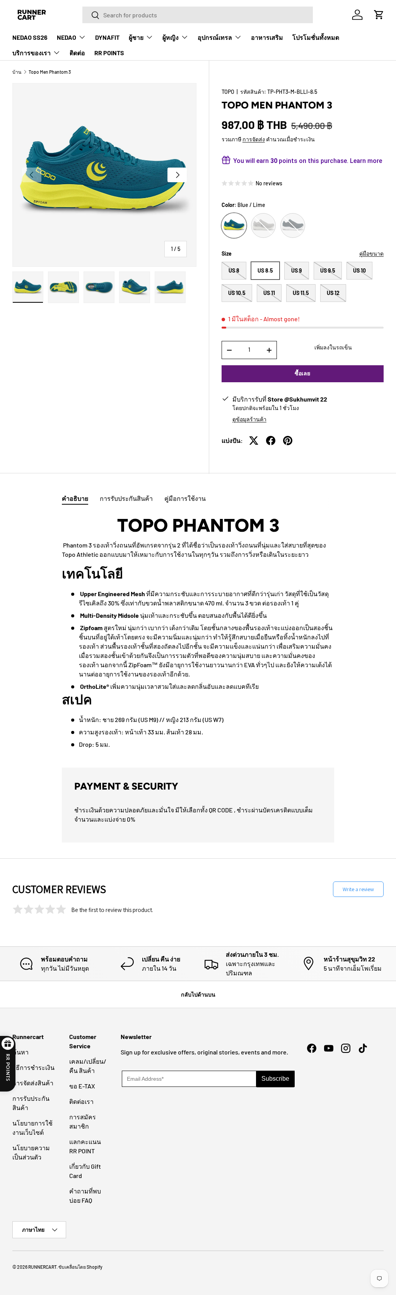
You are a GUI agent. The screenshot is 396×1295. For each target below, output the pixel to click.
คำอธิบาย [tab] (75, 498)
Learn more (366, 160)
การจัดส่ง (253, 139)
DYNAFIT (107, 37)
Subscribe (275, 1078)
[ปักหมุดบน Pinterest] (287, 440)
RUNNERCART (42, 1267)
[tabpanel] (198, 631)
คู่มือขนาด (371, 253)
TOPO (228, 91)
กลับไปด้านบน (198, 994)
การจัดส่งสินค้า (32, 1083)
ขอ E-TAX (82, 1086)
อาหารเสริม (267, 37)
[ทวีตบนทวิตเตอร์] (253, 440)
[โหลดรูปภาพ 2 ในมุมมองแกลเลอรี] (63, 287)
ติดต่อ (77, 52)
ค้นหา (20, 1052)
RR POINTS (109, 52)
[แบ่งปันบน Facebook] (270, 440)
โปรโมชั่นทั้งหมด (315, 37)
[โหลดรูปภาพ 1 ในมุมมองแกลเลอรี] (27, 287)
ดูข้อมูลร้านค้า (249, 419)
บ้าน (16, 71)
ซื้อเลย (302, 373)
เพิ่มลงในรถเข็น (333, 347)
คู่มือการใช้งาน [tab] (185, 498)
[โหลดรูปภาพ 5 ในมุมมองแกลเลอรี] (170, 287)
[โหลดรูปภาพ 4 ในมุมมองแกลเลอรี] (134, 287)
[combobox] (197, 15)
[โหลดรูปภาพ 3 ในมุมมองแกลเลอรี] (99, 287)
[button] (378, 14)
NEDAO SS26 (30, 37)
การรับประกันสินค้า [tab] (126, 498)
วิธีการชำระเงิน (33, 1067)
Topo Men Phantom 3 (50, 71)
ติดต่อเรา (81, 1101)
